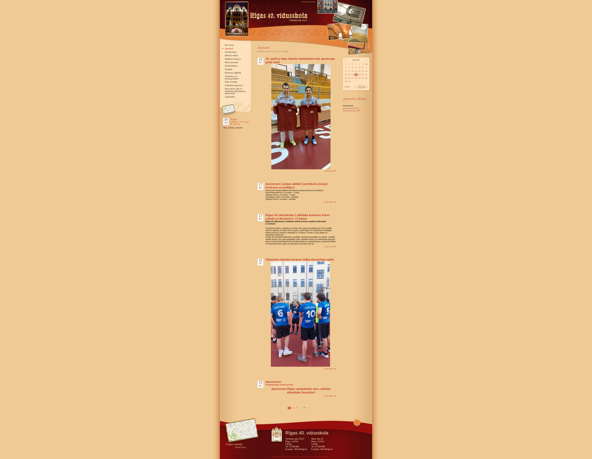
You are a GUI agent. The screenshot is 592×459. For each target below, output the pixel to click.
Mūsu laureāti (231, 62)
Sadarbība (230, 97)
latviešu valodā (309, 2)
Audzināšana (231, 66)
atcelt (285, 51)
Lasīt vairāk (329, 171)
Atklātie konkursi (233, 59)
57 (305, 408)
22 (346, 78)
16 (349, 75)
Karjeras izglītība (233, 72)
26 (359, 78)
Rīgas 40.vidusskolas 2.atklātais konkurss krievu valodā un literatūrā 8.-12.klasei (297, 216)
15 (346, 75)
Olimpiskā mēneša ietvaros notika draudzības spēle (299, 259)
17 (353, 75)
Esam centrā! (234, 444)
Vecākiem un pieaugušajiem (232, 77)
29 (346, 81)
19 (359, 75)
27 (363, 78)
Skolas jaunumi (286, 385)
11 (356, 71)
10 (353, 71)
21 (366, 75)
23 (349, 78)
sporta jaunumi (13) (351, 108)
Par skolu (229, 45)
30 (349, 81)
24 (353, 78)
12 (359, 71)
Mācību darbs (231, 55)
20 (363, 75)
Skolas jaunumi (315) (352, 111)
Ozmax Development (321, 457)
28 (366, 78)
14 (366, 71)
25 (356, 78)
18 (356, 75)
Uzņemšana (230, 52)
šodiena (347, 87)
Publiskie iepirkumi (234, 85)
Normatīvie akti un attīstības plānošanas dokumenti (235, 91)
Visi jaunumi (348, 106)
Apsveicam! (273, 381)
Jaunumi (229, 48)
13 (363, 71)
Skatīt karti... (241, 447)
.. (300, 408)
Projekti (228, 69)
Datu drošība (231, 82)
